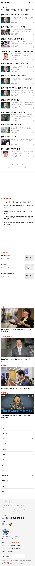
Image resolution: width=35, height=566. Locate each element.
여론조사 (3, 264)
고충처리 (4, 551)
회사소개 (4, 542)
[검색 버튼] (28, 2)
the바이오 (5, 444)
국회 (2, 10)
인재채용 (8, 542)
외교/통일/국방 (15, 10)
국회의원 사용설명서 (7, 336)
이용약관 (18, 545)
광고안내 (4, 548)
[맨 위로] (31, 559)
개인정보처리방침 (15, 542)
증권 (3, 428)
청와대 (7, 10)
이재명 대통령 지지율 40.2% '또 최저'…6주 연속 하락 (18, 202)
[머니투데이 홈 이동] (7, 501)
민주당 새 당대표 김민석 (7, 273)
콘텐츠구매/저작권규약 (16, 548)
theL (3, 438)
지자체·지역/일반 (25, 10)
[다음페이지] (30, 164)
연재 (2, 258)
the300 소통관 (5, 255)
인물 (2, 307)
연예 (3, 465)
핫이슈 (2, 276)
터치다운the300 (6, 393)
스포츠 (3, 470)
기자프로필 (5, 481)
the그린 (4, 449)
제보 (3, 486)
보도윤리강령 (9, 551)
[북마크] (33, 22)
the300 (4, 433)
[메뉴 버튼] (32, 2)
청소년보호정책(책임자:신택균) (8, 545)
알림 (3, 491)
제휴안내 (8, 548)
